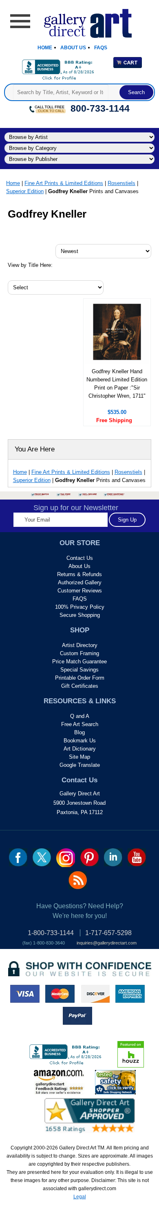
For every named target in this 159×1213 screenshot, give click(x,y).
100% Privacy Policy (79, 607)
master (60, 994)
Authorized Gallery (80, 582)
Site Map (79, 757)
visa (25, 994)
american (130, 994)
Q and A (79, 716)
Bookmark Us (80, 740)
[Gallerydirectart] (79, 21)
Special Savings (79, 670)
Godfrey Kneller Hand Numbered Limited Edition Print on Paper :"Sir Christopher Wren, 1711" (116, 383)
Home (45, 48)
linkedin (113, 857)
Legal (79, 1197)
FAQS (80, 599)
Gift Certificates (79, 686)
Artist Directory (79, 645)
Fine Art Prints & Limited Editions (63, 183)
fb (18, 857)
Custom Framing (79, 653)
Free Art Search (79, 724)
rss (77, 880)
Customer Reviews (79, 591)
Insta (65, 857)
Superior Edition (25, 191)
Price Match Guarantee (79, 661)
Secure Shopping (80, 615)
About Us (73, 48)
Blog (79, 732)
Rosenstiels (121, 183)
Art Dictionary (80, 749)
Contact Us (79, 558)
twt (42, 857)
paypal (77, 1016)
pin (89, 857)
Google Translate (80, 765)
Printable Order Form (79, 678)
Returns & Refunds (79, 574)
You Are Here (35, 449)
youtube (137, 857)
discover (95, 994)
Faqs (100, 48)
